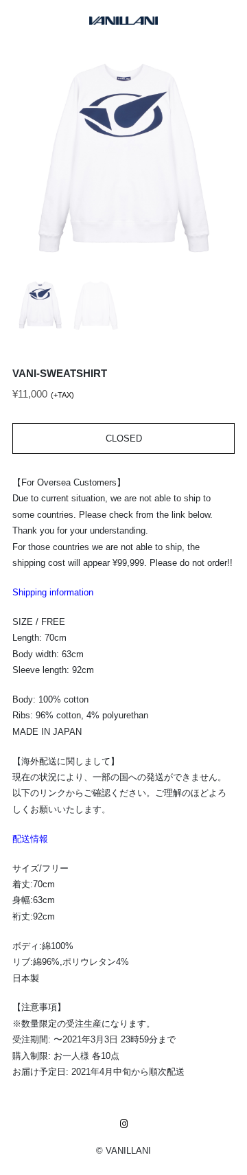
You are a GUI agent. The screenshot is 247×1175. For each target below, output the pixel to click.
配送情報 (30, 839)
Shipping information (52, 592)
